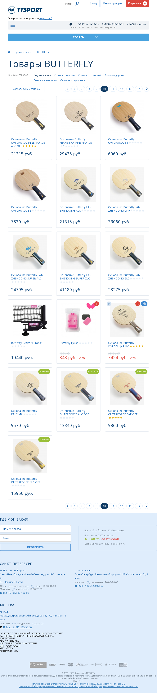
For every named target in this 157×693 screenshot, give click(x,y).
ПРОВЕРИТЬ (35, 547)
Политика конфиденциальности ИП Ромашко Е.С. (102, 683)
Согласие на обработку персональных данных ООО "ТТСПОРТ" (48, 686)
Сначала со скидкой (89, 75)
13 (130, 89)
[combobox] (71, 3)
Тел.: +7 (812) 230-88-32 (90, 586)
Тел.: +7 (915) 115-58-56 (19, 627)
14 (138, 89)
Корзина (137, 3)
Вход (93, 3)
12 (121, 89)
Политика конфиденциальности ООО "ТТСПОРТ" (55, 683)
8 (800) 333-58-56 (113, 24)
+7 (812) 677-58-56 (87, 24)
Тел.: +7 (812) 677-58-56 (16, 592)
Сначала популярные (72, 80)
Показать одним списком (26, 89)
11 (113, 89)
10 (104, 89)
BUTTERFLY (43, 52)
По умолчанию (42, 75)
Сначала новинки (64, 75)
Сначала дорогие (115, 75)
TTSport (26, 8)
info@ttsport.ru (136, 24)
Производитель (23, 52)
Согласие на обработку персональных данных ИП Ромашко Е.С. (108, 686)
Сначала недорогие (45, 80)
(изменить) (45, 18)
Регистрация (112, 3)
